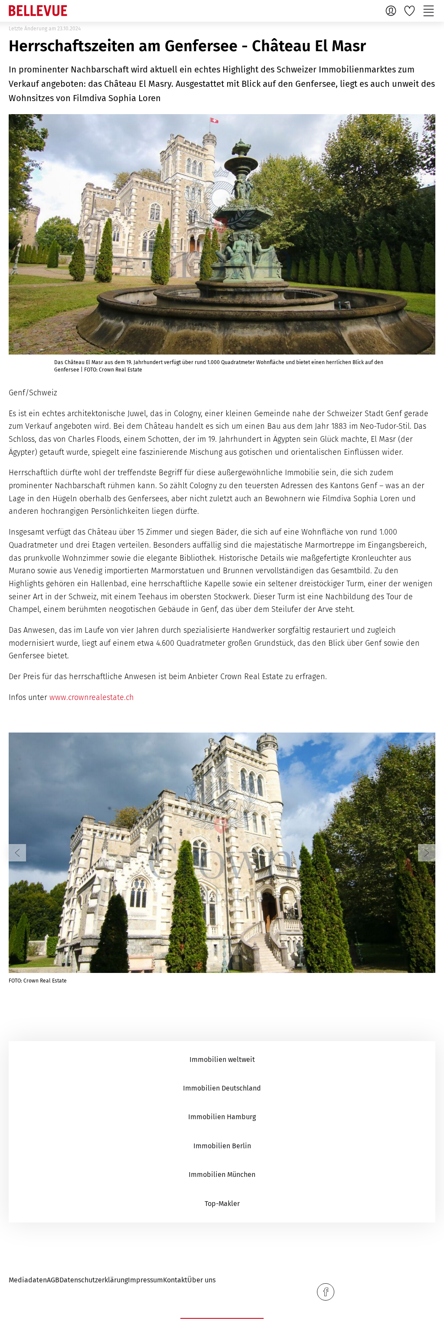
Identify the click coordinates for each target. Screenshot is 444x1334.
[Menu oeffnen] (430, 10)
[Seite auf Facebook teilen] (325, 1292)
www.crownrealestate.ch (91, 697)
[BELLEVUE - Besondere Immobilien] (38, 10)
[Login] (392, 10)
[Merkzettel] (411, 10)
